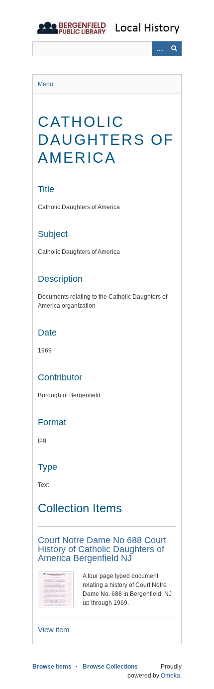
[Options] (159, 48)
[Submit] (174, 48)
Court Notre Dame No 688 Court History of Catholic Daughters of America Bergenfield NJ (102, 549)
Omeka (170, 675)
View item (54, 629)
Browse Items (52, 666)
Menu (45, 84)
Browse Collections (110, 666)
